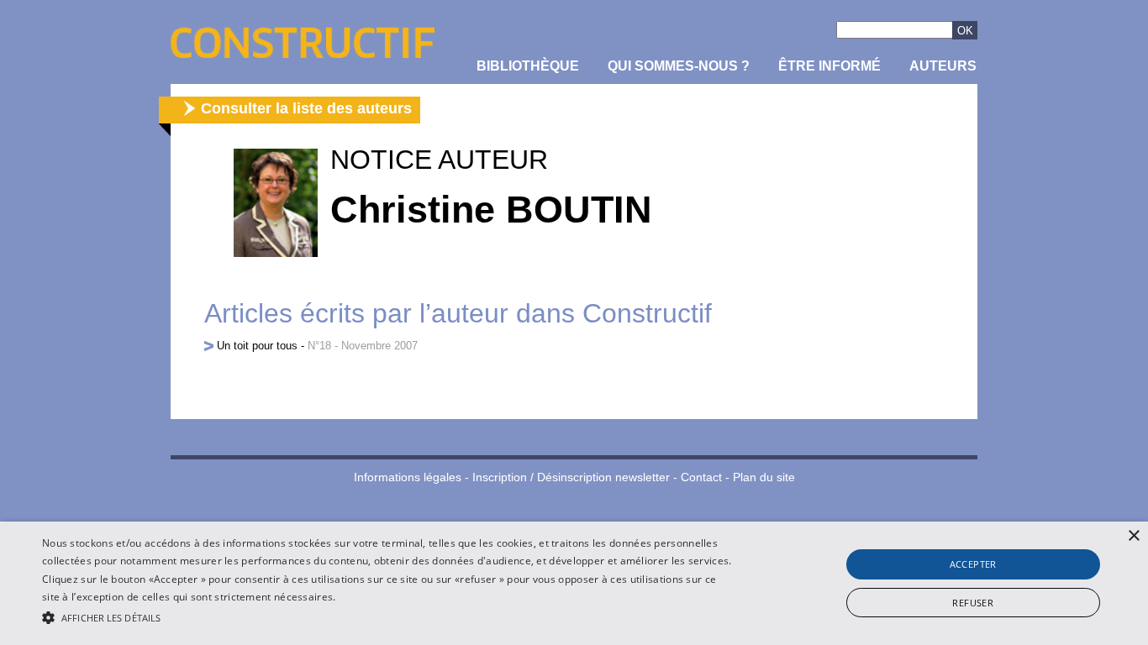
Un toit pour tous (257, 345)
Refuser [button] (972, 602)
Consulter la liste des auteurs (306, 108)
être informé (829, 66)
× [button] (1133, 536)
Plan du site (764, 477)
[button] (388, 616)
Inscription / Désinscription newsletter (571, 477)
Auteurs (943, 66)
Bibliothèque (528, 66)
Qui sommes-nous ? (679, 66)
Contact (701, 477)
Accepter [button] (973, 564)
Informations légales (407, 477)
